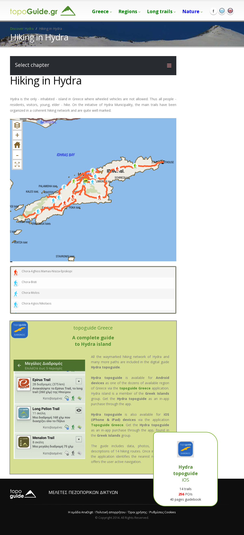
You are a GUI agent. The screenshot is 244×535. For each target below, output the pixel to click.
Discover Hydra (22, 28)
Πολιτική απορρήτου (111, 512)
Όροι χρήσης (137, 512)
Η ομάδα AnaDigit (80, 512)
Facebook (213, 11)
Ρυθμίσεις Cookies (162, 512)
